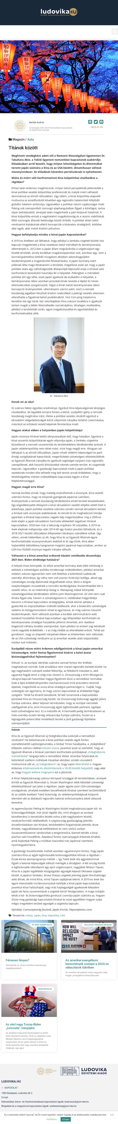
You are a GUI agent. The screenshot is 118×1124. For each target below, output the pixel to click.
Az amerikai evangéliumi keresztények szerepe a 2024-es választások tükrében (87, 964)
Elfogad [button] (65, 1119)
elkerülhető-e (83, 764)
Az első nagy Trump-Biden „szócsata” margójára (23, 1026)
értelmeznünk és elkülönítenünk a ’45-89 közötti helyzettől (58, 768)
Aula (30, 139)
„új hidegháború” (45, 764)
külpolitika (53, 915)
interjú (29, 915)
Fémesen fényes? (17, 960)
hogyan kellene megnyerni (38, 772)
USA (62, 915)
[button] (115, 31)
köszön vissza (50, 748)
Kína (44, 915)
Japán (37, 915)
